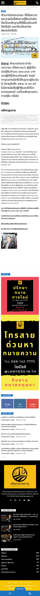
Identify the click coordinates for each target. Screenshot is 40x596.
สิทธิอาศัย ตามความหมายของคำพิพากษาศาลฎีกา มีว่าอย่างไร (19, 441)
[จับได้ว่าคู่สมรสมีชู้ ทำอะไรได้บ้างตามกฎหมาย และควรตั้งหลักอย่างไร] (6, 538)
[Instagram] (16, 501)
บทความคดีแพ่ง (6, 559)
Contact (15, 582)
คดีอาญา (4, 556)
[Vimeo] (25, 501)
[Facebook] (11, 501)
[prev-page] (2, 457)
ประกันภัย (4, 569)
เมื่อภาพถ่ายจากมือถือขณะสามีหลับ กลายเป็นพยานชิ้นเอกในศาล (25, 526)
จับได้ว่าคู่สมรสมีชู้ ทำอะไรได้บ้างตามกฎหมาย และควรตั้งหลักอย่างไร (24, 536)
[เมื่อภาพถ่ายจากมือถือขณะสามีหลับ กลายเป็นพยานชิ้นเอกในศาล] (6, 528)
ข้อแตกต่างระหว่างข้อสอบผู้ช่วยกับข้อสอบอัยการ (16, 434)
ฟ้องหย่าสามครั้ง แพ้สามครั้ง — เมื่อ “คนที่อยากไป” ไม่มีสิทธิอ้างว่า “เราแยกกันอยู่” (25, 515)
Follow (20, 399)
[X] (20, 501)
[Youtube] (29, 501)
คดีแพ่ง (7, 7)
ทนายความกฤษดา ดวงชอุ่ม (7, 420)
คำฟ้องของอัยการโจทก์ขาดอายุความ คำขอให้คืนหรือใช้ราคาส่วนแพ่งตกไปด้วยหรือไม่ (19, 425)
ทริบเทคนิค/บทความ (8, 572)
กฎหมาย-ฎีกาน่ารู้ (7, 562)
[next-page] (5, 457)
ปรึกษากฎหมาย (29, 582)
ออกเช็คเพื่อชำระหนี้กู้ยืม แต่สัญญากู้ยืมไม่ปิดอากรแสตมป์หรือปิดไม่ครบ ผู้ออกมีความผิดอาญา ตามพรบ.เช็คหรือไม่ (20, 450)
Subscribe (33, 399)
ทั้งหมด (3, 565)
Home (2, 7)
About (9, 582)
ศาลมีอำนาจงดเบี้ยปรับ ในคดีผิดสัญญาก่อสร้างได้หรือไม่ (18, 417)
